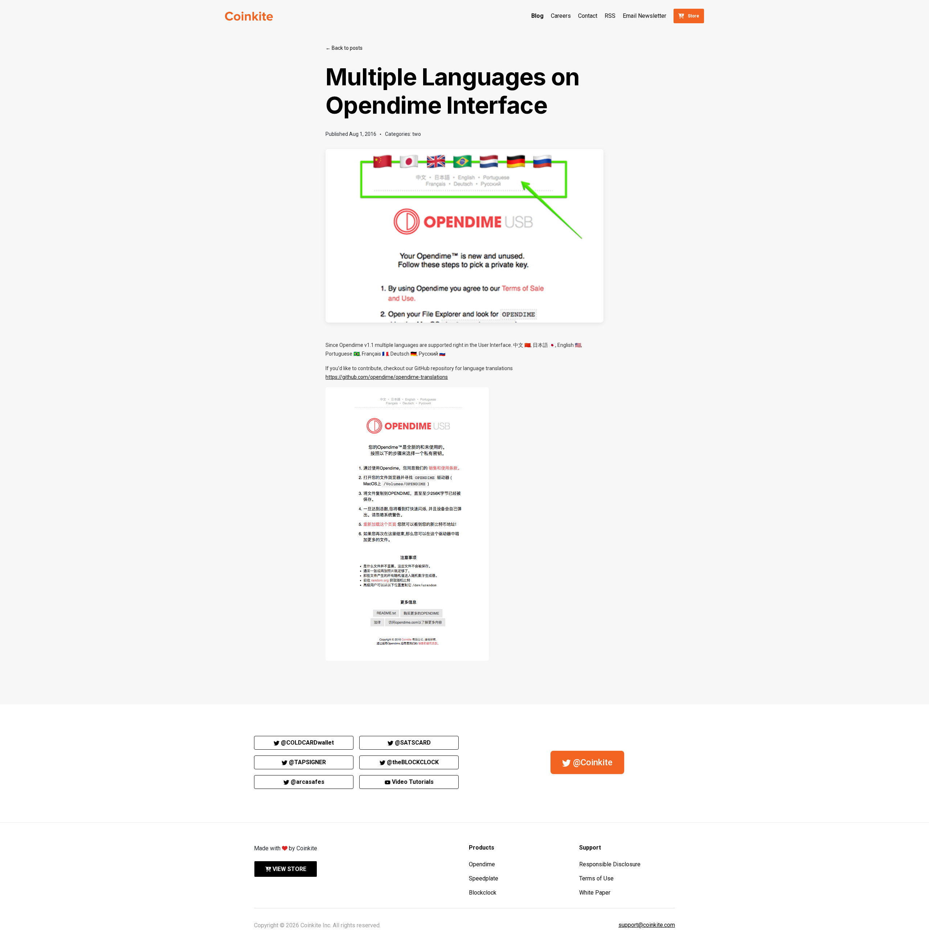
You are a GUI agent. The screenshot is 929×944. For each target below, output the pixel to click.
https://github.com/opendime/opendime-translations (387, 377)
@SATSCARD (412, 742)
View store (288, 869)
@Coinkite (592, 762)
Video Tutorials (412, 781)
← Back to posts (344, 48)
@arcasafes (306, 781)
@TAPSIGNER (306, 762)
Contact (587, 15)
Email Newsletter (644, 15)
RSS (610, 15)
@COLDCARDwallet (306, 742)
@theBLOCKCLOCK (412, 762)
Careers (561, 15)
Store (693, 16)
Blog (537, 15)
